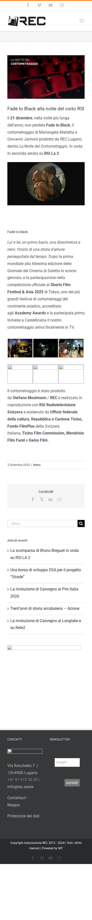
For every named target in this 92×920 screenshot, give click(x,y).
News (36, 465)
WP (60, 848)
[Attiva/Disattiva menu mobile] (82, 20)
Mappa (13, 805)
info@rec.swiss (20, 786)
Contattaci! (16, 797)
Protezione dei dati (23, 816)
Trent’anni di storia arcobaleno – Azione (44, 608)
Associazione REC (36, 843)
